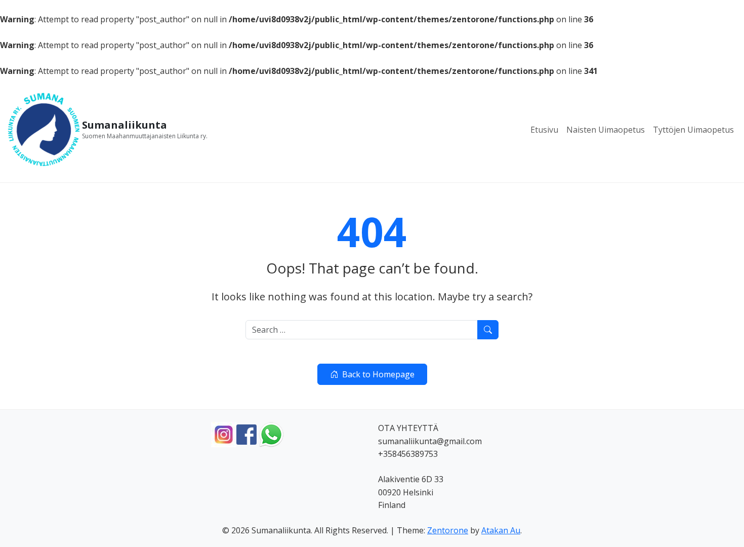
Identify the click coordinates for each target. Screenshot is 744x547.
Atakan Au (500, 530)
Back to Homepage (378, 374)
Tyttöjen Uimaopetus (693, 129)
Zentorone (447, 530)
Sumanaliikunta (124, 125)
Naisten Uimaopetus (605, 129)
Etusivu (544, 129)
